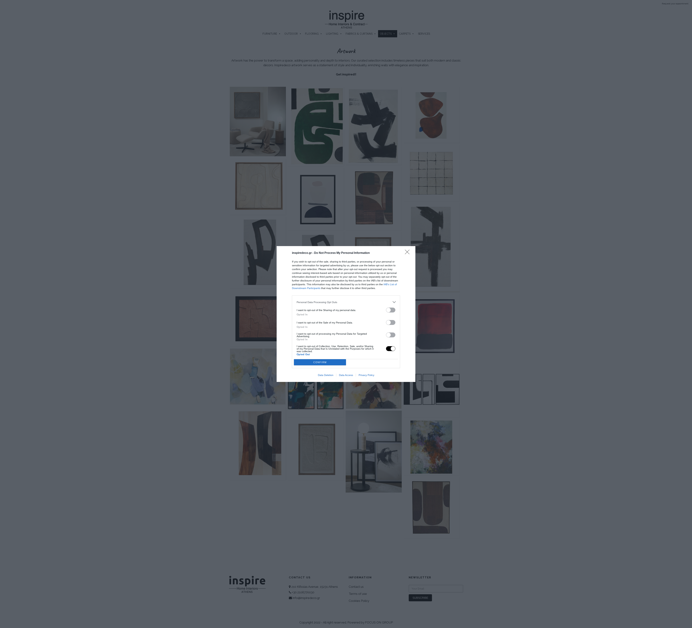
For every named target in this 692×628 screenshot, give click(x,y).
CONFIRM (320, 362)
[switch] (390, 310)
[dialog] (346, 314)
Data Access (346, 375)
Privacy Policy (366, 375)
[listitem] (346, 302)
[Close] (408, 253)
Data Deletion (325, 375)
